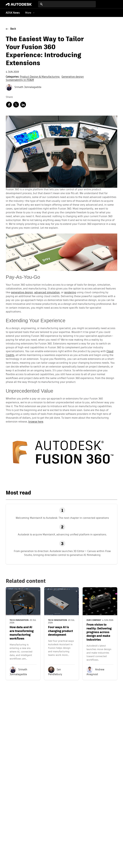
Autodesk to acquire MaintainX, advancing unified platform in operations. (62, 534)
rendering (70, 292)
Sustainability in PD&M (20, 80)
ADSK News (13, 13)
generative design (22, 292)
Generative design (73, 77)
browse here (35, 422)
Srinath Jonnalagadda (27, 87)
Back (13, 29)
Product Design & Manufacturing (40, 77)
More (28, 13)
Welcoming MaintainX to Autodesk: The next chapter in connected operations (62, 518)
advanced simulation (47, 292)
